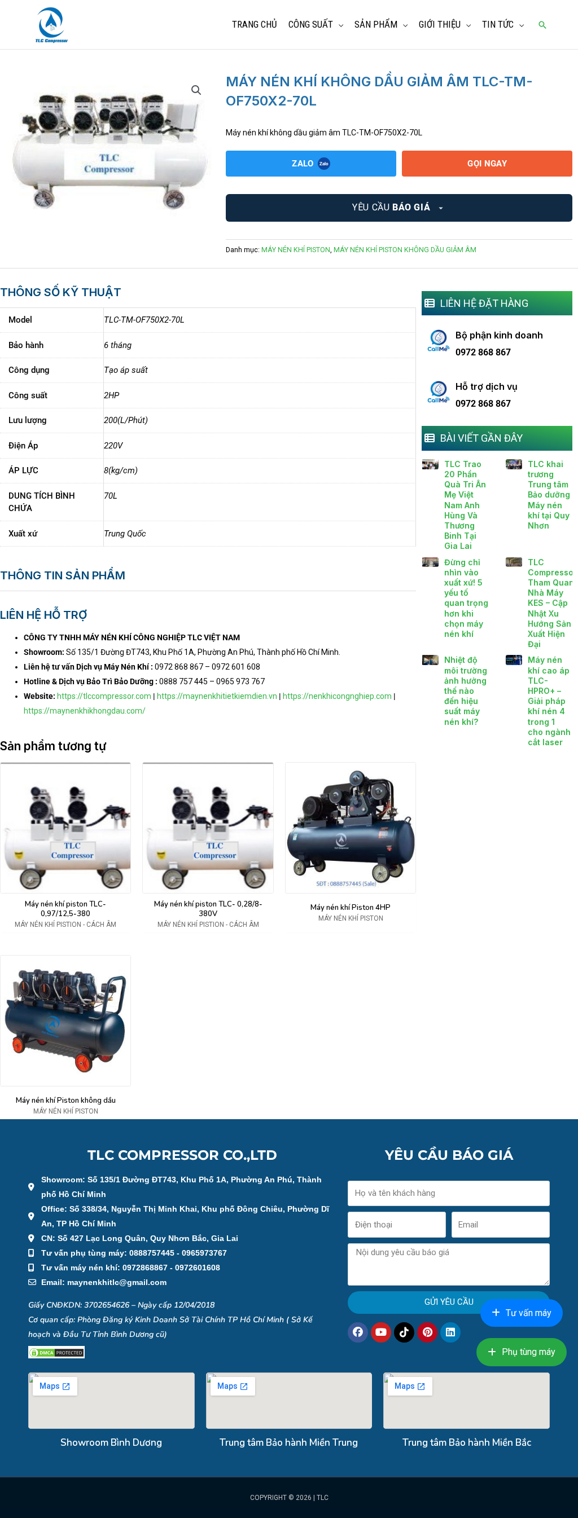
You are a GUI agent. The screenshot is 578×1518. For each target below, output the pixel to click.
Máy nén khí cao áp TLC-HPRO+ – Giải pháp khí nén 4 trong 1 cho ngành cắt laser (549, 701)
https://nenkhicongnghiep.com (337, 696)
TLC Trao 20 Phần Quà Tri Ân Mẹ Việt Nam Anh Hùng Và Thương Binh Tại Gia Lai (465, 505)
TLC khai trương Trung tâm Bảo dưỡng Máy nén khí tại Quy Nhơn (549, 494)
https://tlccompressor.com (104, 696)
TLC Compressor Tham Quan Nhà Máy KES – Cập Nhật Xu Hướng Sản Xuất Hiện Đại (552, 603)
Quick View (65, 885)
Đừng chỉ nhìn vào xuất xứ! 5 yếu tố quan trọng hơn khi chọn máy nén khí (466, 598)
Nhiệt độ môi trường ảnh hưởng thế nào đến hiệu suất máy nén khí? (465, 690)
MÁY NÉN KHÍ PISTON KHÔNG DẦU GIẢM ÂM (405, 249)
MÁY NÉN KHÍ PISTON (295, 249)
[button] (542, 25)
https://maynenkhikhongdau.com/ (85, 710)
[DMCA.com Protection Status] (56, 1352)
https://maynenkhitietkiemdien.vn (217, 696)
